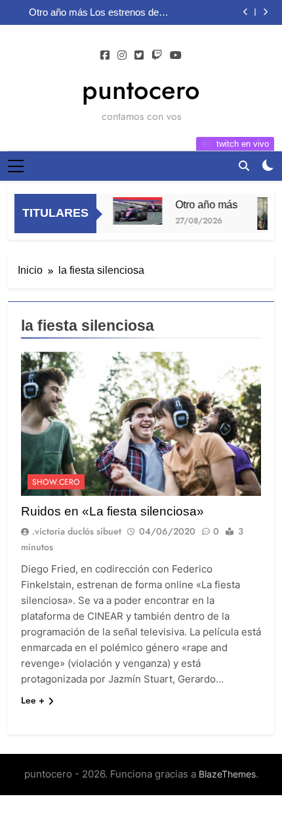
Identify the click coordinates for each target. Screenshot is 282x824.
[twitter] (139, 56)
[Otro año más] (134, 211)
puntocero (141, 90)
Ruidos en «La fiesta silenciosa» (112, 511)
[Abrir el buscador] (244, 165)
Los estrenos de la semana (129, 12)
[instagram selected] (122, 56)
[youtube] (176, 56)
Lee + (33, 700)
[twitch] (157, 56)
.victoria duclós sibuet (76, 531)
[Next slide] (265, 12)
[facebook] (104, 56)
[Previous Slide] (245, 12)
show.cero (56, 482)
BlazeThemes (227, 773)
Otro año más (58, 12)
